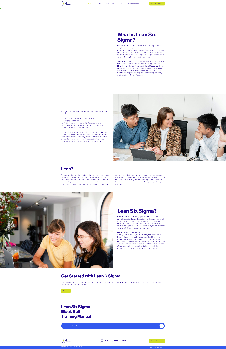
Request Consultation (157, 3)
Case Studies (110, 3)
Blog (121, 3)
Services (89, 3)
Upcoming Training (133, 3)
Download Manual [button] (70, 326)
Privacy (151, 347)
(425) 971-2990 (119, 340)
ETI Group (64, 346)
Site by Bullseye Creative (76, 346)
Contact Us (66, 291)
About (99, 3)
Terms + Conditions (158, 347)
